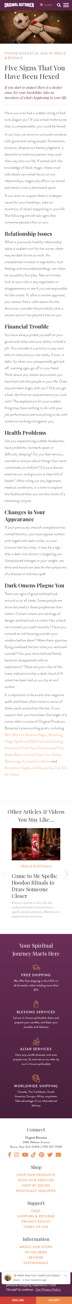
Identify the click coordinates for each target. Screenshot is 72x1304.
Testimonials (35, 1263)
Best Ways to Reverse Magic (25, 734)
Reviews (36, 1257)
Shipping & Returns (36, 1216)
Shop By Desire (36, 1185)
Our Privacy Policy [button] (48, 1289)
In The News (36, 1252)
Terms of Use (35, 1227)
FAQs (36, 1211)
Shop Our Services (36, 1180)
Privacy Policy (36, 1221)
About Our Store (36, 1247)
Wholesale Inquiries (36, 1191)
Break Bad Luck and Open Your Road (32, 754)
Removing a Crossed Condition (28, 761)
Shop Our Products (36, 1175)
